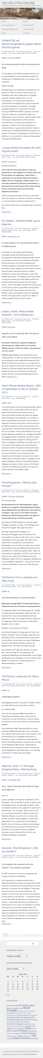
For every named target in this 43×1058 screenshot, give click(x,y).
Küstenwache (30, 1026)
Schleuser (25, 492)
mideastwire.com (13, 236)
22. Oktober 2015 (7, 319)
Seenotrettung (29, 1033)
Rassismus (32, 1031)
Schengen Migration (10, 29)
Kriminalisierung (29, 1024)
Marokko (4, 857)
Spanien (4, 53)
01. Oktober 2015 (7, 490)
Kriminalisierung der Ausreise (16, 1026)
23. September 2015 (8, 585)
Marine (15, 1028)
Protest (23, 1030)
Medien (13, 587)
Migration (21, 1028)
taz (8, 591)
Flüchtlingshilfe (33, 1015)
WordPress (32, 1054)
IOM (13, 1022)
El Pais (9, 58)
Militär (24, 53)
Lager (9, 1028)
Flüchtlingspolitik (27, 1017)
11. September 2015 (8, 855)
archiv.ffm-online (18, 3)
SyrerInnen (27, 1036)
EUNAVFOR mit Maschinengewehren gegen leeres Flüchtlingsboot (21, 44)
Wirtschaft (34, 1038)
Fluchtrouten (11, 1015)
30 (36, 935)
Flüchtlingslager (13, 1017)
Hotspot (9, 1022)
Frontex (10, 1019)
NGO (9, 1031)
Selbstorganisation (12, 1036)
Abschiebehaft (12, 1006)
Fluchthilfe (28, 1013)
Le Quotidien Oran (14, 780)
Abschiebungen (26, 1005)
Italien (4, 157)
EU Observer (12, 162)
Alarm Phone (6, 398)
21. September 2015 (8, 684)
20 (32, 935)
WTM (9, 403)
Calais (28, 1011)
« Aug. (8, 995)
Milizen (34, 1028)
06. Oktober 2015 (7, 396)
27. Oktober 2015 (7, 228)
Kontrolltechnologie (14, 1024)
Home (4, 21)
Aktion (9, 1008)
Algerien (4, 230)
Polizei (15, 1031)
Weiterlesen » (7, 212)
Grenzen (18, 492)
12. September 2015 (8, 773)
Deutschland (15, 686)
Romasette (11, 327)
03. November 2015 (8, 51)
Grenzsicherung (30, 1020)
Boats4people (21, 1011)
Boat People (17, 53)
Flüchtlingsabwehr (22, 1015)
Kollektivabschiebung (22, 1022)
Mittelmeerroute (8, 25)
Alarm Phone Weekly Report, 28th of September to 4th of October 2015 (21, 389)
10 (27, 935)
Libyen (9, 157)
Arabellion (15, 1008)
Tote (33, 1035)
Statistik (28, 321)
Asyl (21, 1008)
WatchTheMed (31, 53)
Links (4, 33)
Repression (10, 1033)
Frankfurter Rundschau (15, 496)
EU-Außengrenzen (20, 1013)
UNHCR (9, 1038)
